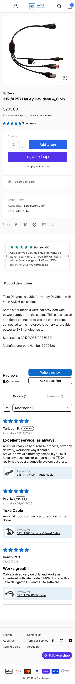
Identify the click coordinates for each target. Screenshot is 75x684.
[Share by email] (44, 224)
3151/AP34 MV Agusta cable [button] (35, 474)
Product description (18, 283)
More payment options (37, 166)
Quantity (12, 136)
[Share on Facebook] (16, 225)
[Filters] (7, 408)
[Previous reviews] (6, 256)
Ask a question (50, 381)
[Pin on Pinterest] (34, 225)
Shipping (22, 115)
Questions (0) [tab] (55, 396)
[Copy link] (54, 225)
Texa (8, 93)
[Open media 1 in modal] (37, 50)
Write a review (50, 372)
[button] (5, 6)
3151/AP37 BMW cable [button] (31, 595)
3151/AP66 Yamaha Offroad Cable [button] (38, 533)
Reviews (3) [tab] (20, 396)
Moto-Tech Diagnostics (41, 678)
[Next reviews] (68, 256)
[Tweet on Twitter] (25, 225)
